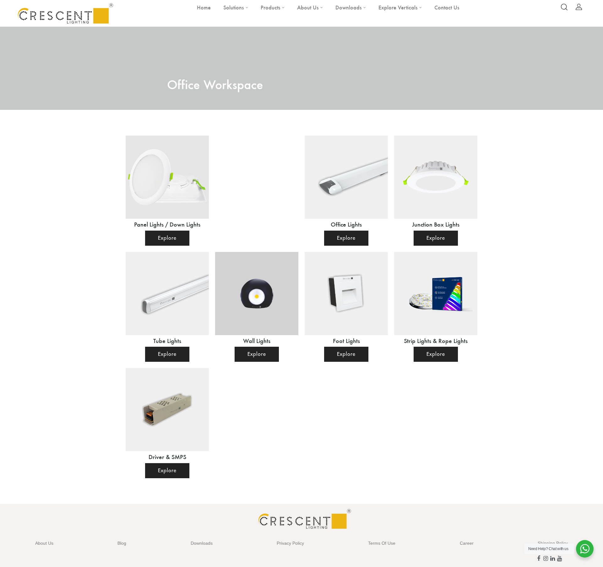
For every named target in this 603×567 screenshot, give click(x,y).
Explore (167, 238)
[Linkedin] (552, 558)
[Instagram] (545, 558)
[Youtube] (559, 558)
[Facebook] (538, 558)
